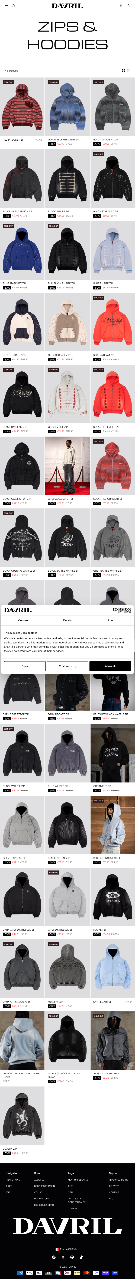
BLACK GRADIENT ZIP (105, 140)
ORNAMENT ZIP (102, 786)
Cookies (72, 1208)
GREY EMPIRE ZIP (58, 427)
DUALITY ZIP (10, 1149)
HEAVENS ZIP (55, 1002)
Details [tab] (67, 620)
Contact (114, 1192)
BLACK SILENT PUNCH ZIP (18, 212)
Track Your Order (119, 1180)
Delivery (114, 1186)
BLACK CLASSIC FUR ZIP (17, 499)
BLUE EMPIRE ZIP (103, 283)
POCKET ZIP (100, 930)
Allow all (110, 666)
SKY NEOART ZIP (102, 1002)
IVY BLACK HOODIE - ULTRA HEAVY (64, 1075)
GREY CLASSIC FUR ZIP (61, 499)
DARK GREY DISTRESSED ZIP (19, 930)
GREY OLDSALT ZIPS (59, 355)
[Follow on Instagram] (54, 1257)
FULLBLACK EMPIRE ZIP (61, 283)
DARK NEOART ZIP (58, 714)
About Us (39, 1180)
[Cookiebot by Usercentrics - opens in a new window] (115, 610)
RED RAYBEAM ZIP (103, 355)
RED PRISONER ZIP (13, 140)
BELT (8, 1192)
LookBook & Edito (44, 1205)
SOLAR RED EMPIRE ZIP (106, 427)
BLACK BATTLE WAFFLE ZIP (63, 571)
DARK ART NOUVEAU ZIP (17, 1002)
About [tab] (111, 620)
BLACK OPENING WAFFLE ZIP (19, 571)
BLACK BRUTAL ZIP (59, 858)
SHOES (9, 1186)
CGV (70, 1186)
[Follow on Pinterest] (72, 1257)
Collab (38, 1192)
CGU (70, 1192)
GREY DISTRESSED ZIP (60, 930)
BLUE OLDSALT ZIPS (14, 355)
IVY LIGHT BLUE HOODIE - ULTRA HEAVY (21, 1075)
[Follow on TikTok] (81, 1257)
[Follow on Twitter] (63, 1257)
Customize (65, 666)
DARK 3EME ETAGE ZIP (16, 714)
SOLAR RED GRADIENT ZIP (108, 499)
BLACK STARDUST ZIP (105, 212)
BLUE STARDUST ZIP (14, 283)
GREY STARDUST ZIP (14, 858)
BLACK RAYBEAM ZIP (15, 427)
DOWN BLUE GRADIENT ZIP (63, 140)
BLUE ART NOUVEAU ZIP (107, 858)
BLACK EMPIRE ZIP (58, 212)
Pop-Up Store (41, 1198)
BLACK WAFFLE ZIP (14, 786)
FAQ (111, 1198)
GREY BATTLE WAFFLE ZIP (108, 571)
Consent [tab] (23, 620)
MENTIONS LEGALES (78, 1180)
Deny (25, 666)
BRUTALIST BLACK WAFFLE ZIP (110, 714)
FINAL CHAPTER (13, 1180)
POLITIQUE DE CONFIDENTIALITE (77, 1200)
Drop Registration (44, 1186)
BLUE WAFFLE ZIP (58, 786)
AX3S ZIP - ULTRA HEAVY (107, 1074)
